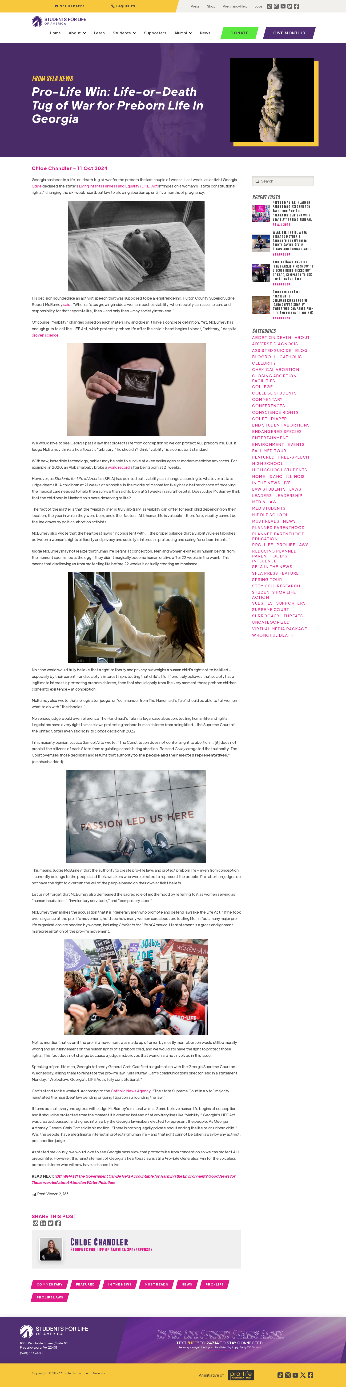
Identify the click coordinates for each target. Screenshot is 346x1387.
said (66, 304)
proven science (45, 335)
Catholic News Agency (130, 1090)
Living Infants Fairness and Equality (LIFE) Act (118, 185)
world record (119, 467)
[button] (123, 6)
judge (37, 185)
